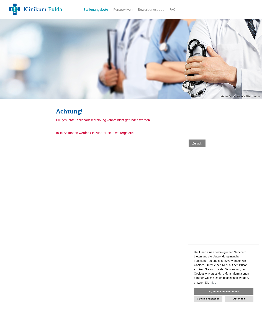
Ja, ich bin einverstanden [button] (223, 291)
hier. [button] (213, 282)
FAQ (172, 9)
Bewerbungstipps (151, 9)
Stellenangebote (96, 9)
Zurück (197, 143)
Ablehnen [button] (239, 298)
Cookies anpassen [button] (208, 298)
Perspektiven (123, 9)
